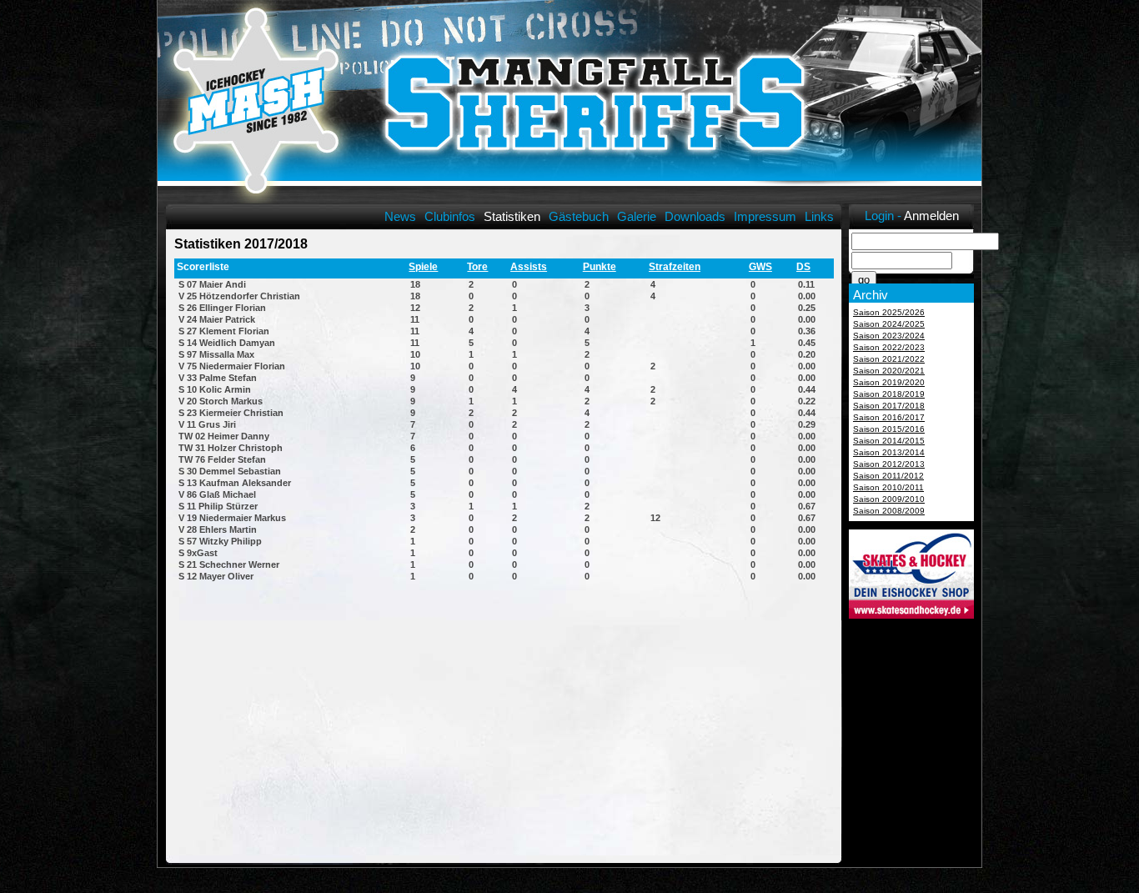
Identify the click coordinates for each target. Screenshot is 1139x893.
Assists (528, 267)
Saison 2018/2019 (889, 394)
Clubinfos (449, 216)
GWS (760, 267)
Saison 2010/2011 (888, 487)
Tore (477, 267)
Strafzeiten (674, 267)
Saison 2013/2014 (889, 452)
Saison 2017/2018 (889, 405)
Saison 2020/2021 (889, 370)
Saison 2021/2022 (889, 359)
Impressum (765, 216)
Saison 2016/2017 (889, 417)
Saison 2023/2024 (889, 335)
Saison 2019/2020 (889, 382)
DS (803, 267)
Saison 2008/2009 (889, 510)
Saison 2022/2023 (889, 347)
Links (819, 216)
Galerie (636, 216)
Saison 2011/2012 (888, 475)
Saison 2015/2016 (889, 429)
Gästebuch (579, 216)
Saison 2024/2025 (889, 324)
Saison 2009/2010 (889, 499)
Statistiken (512, 216)
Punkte (599, 267)
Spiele (423, 267)
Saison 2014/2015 (889, 440)
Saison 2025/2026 (889, 312)
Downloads (695, 216)
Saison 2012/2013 (889, 464)
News (400, 216)
